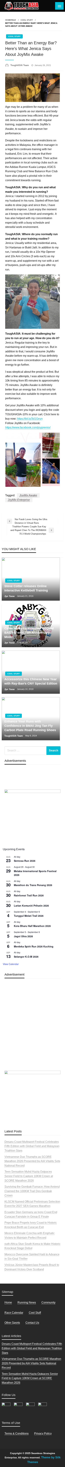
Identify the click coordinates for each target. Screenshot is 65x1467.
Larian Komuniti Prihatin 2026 (31, 905)
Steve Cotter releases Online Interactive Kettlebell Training (26, 588)
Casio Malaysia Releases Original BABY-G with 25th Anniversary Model (29, 633)
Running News (27, 1302)
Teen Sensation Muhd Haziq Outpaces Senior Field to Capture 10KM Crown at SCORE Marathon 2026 (29, 1176)
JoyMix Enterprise (19, 499)
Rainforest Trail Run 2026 (29, 895)
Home (8, 1302)
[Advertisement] (32, 1032)
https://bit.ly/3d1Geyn (30, 418)
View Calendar (11, 964)
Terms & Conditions (17, 1433)
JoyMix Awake (28, 495)
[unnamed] (33, 816)
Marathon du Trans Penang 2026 (33, 885)
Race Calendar (14, 1312)
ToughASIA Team (20, 65)
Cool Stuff (27, 20)
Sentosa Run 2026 (24, 860)
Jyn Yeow (9, 596)
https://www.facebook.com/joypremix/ (27, 427)
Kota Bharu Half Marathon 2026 (32, 926)
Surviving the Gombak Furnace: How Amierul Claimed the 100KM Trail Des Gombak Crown (32, 1191)
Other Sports (12, 1322)
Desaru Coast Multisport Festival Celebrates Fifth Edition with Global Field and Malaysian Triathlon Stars (32, 1146)
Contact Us (32, 1322)
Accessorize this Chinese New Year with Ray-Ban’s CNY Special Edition (30, 681)
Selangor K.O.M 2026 (26, 956)
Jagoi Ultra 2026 (23, 936)
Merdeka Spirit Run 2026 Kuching (33, 946)
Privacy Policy (43, 1433)
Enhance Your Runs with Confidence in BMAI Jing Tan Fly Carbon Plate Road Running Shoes (30, 726)
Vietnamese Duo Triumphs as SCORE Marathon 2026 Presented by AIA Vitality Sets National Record (32, 1161)
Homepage (10, 20)
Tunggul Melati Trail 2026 (29, 915)
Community (48, 1302)
